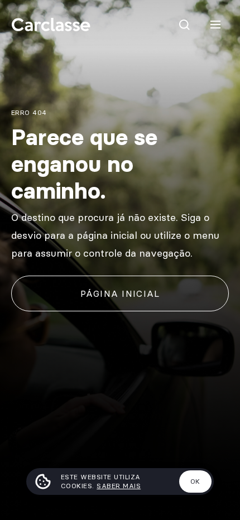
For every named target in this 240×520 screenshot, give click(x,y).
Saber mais (119, 486)
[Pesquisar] (184, 24)
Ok (195, 481)
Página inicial (120, 293)
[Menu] (215, 24)
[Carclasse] (50, 24)
